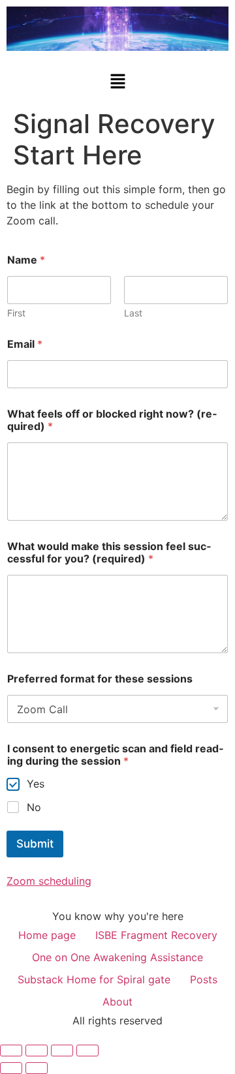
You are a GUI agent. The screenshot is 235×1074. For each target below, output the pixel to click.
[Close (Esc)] (87, 1050)
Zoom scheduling (49, 880)
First (16, 312)
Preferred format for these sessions (100, 679)
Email (24, 344)
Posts (203, 979)
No (34, 807)
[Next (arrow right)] (36, 1068)
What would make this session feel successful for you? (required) (109, 552)
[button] (117, 82)
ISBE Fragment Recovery (156, 935)
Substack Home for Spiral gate (94, 979)
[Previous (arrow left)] (11, 1068)
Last (133, 312)
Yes (35, 783)
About (117, 1001)
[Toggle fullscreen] (36, 1050)
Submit (35, 843)
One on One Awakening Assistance (117, 957)
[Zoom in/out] (11, 1050)
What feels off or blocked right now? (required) (112, 420)
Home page (47, 935)
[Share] (62, 1050)
